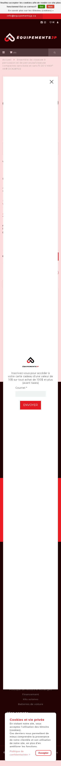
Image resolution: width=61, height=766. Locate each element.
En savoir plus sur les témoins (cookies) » (31, 10)
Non (50, 7)
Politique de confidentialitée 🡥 (20, 753)
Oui (41, 7)
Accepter (43, 752)
